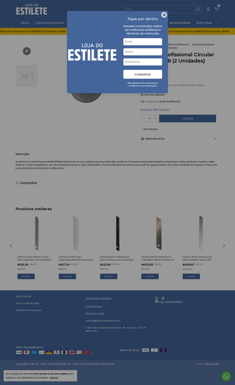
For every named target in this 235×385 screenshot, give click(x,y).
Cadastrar (143, 74)
